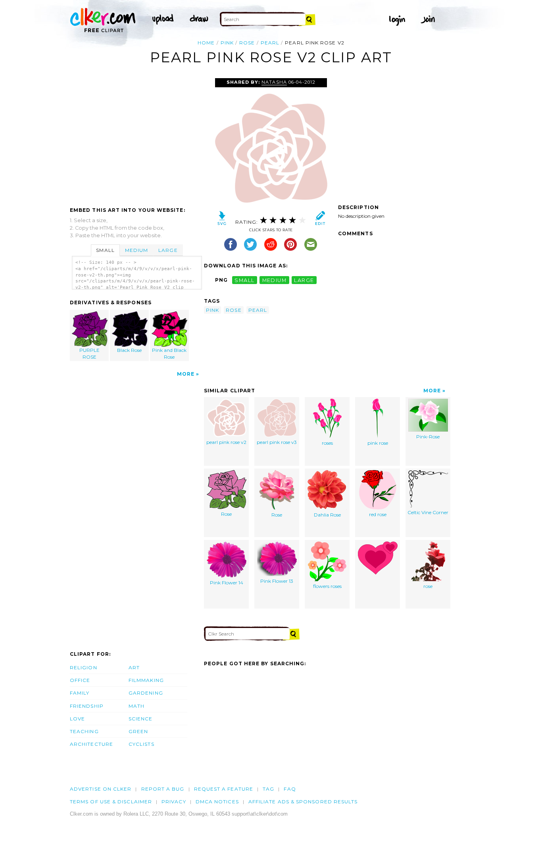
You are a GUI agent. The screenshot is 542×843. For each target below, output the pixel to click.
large (304, 280)
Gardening (146, 693)
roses (327, 443)
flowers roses (327, 586)
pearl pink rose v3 (277, 442)
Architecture (91, 744)
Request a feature (223, 789)
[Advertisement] (136, 137)
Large (167, 250)
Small (105, 250)
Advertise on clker (100, 789)
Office (80, 680)
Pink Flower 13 (276, 581)
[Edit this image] (320, 220)
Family (79, 693)
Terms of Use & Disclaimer (111, 802)
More (185, 374)
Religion (83, 667)
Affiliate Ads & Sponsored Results (303, 802)
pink (227, 43)
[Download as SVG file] (222, 220)
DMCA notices (217, 802)
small (244, 280)
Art (134, 667)
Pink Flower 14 (226, 583)
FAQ (290, 789)
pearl (270, 43)
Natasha (273, 82)
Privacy (173, 802)
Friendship (87, 706)
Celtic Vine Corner (427, 512)
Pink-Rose (428, 437)
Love (77, 719)
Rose (226, 514)
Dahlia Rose (327, 515)
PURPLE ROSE (89, 353)
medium (274, 280)
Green (138, 731)
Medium (136, 250)
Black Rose (129, 350)
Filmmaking (146, 680)
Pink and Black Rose (169, 353)
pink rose (377, 443)
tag (268, 789)
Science (141, 719)
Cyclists (141, 744)
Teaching (84, 731)
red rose (377, 514)
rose (247, 43)
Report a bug (163, 789)
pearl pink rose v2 (226, 442)
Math (136, 706)
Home (206, 43)
